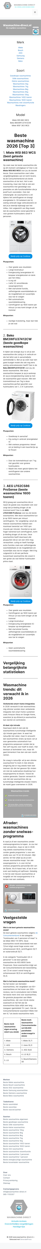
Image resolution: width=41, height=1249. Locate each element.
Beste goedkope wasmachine (15, 1122)
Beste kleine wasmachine (14, 1127)
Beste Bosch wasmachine (14, 1085)
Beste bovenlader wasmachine (16, 1162)
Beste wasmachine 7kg (13, 1138)
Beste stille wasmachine (13, 1125)
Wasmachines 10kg (20, 95)
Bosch (20, 50)
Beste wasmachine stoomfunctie (17, 1151)
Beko (20, 61)
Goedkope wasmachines (20, 76)
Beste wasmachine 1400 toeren (16, 1143)
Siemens (20, 58)
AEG (20, 53)
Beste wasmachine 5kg (13, 1141)
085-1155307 (8, 1194)
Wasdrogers (20, 105)
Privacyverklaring (10, 1180)
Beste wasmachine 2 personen (16, 1154)
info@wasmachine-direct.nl (14, 1192)
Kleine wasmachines (20, 81)
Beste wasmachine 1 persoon (15, 1157)
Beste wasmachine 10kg (13, 1130)
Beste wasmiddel (10, 1104)
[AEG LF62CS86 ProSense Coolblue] (20, 581)
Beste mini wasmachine (13, 1149)
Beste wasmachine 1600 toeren (16, 1146)
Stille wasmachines (20, 78)
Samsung (20, 56)
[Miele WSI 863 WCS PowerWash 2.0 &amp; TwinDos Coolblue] (20, 236)
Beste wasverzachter (12, 1110)
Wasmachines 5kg (20, 84)
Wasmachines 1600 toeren (20, 100)
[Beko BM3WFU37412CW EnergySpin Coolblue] (21, 406)
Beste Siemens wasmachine (15, 1093)
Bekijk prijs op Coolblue (20, 256)
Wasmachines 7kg (20, 86)
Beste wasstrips (10, 1107)
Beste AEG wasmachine (13, 1088)
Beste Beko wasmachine (13, 1096)
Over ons (7, 1175)
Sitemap (6, 1183)
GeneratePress (26, 1239)
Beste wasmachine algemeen (15, 1119)
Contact (6, 1178)
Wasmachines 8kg (20, 89)
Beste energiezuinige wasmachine (17, 1160)
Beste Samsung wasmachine (15, 1090)
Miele (20, 48)
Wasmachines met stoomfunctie (20, 103)
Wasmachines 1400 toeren (20, 97)
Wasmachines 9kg (20, 92)
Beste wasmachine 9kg (13, 1133)
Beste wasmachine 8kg (13, 1135)
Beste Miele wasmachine (13, 1082)
